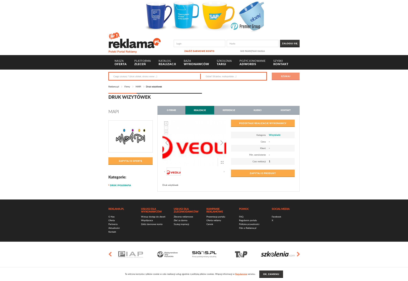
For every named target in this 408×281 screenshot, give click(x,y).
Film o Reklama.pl (247, 227)
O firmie (171, 110)
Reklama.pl (113, 86)
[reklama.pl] (134, 42)
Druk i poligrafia (120, 185)
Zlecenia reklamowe (183, 216)
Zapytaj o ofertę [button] (130, 160)
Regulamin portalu (248, 220)
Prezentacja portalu (215, 216)
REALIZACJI (167, 62)
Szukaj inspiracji (181, 224)
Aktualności (114, 227)
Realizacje (200, 110)
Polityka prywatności (249, 224)
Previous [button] (109, 254)
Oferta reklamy (213, 220)
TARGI (224, 62)
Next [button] (298, 254)
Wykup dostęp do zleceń (153, 216)
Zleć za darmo (180, 220)
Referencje (229, 110)
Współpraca (147, 220)
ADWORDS (253, 62)
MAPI (138, 86)
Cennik (209, 224)
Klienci (258, 110)
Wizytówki (274, 134)
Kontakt (286, 110)
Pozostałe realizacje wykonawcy (262, 123)
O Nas (111, 216)
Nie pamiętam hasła (252, 51)
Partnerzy (113, 224)
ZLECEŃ (142, 62)
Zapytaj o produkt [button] (263, 173)
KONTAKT (280, 62)
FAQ (241, 216)
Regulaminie (241, 273)
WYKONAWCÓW (196, 62)
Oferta (111, 220)
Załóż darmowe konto (199, 51)
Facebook (276, 216)
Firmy (127, 86)
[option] (130, 254)
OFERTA (121, 62)
